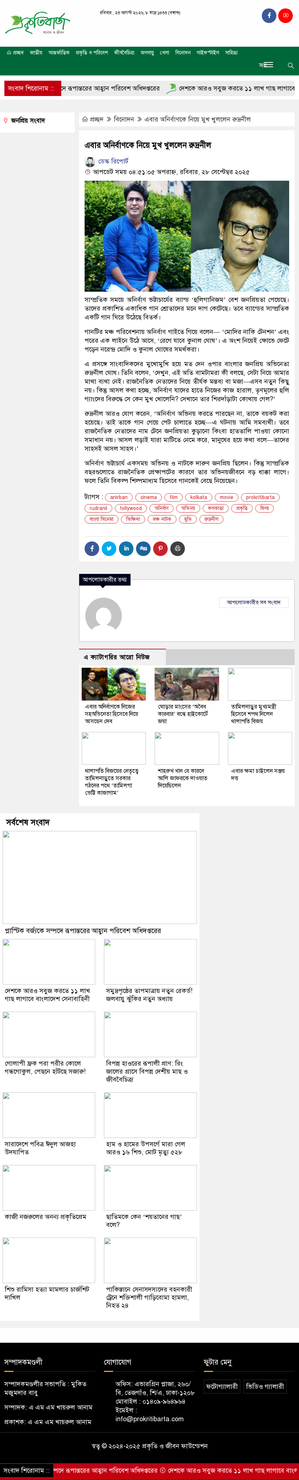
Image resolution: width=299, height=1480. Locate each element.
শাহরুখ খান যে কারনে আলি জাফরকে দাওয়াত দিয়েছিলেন (182, 778)
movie (226, 497)
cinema (148, 497)
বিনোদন (183, 53)
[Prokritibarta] (37, 23)
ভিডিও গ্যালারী (265, 1387)
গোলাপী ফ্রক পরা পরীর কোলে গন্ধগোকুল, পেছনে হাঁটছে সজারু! (45, 1067)
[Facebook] (92, 548)
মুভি (188, 519)
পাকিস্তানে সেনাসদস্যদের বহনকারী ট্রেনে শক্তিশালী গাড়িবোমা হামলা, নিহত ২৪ (149, 1297)
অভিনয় (188, 508)
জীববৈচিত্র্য (124, 53)
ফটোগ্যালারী (222, 1387)
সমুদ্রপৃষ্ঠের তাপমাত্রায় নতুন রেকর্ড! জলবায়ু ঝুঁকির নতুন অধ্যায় (149, 995)
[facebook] (269, 15)
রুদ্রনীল (211, 519)
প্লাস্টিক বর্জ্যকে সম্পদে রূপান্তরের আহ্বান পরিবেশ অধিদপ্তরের (83, 931)
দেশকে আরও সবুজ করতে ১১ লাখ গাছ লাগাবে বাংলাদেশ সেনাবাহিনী (47, 995)
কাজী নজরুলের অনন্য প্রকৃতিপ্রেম (45, 1217)
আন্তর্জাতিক (59, 53)
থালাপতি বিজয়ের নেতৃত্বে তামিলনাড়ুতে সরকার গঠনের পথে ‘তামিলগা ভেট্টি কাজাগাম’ (112, 782)
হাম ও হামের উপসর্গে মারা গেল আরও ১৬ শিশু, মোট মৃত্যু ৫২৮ (145, 1148)
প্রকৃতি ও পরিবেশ (92, 53)
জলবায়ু (147, 53)
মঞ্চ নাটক (162, 519)
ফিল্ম (264, 508)
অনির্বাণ (161, 508)
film (174, 497)
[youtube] (285, 15)
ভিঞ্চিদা (133, 519)
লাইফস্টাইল (208, 53)
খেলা (164, 53)
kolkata (198, 497)
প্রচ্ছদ (18, 53)
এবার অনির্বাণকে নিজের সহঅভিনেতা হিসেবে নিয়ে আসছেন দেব (111, 714)
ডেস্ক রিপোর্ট (112, 161)
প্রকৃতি (242, 508)
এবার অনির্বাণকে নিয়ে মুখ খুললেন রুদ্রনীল (197, 119)
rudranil (98, 508)
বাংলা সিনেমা (101, 519)
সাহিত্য (231, 53)
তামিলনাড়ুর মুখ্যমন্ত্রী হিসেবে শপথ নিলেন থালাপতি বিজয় (253, 714)
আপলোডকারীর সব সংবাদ (254, 602)
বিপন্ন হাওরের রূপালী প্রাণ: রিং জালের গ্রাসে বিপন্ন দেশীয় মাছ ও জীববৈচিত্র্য (147, 1071)
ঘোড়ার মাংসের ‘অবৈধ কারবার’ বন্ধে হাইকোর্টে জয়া (183, 714)
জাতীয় (36, 53)
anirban (119, 497)
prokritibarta (260, 497)
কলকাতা (216, 508)
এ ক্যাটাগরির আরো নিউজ (117, 657)
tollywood (131, 508)
